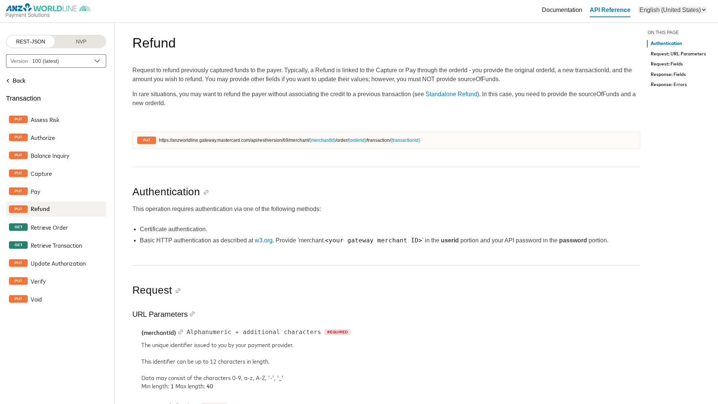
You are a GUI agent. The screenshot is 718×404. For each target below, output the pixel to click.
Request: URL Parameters (678, 54)
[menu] (672, 9)
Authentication (666, 43)
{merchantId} (322, 140)
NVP (81, 42)
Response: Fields (668, 74)
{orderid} (357, 140)
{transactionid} (405, 140)
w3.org (264, 240)
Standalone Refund (451, 94)
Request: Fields (667, 64)
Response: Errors (669, 84)
